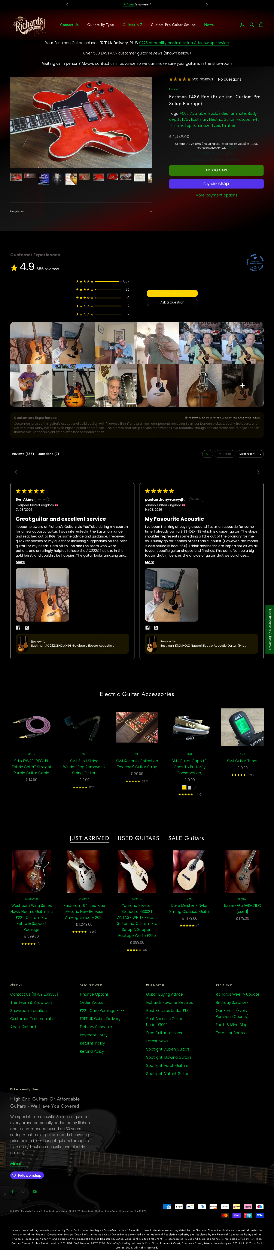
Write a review (172, 293)
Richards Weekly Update (237, 994)
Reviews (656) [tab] (23, 454)
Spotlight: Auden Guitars (168, 1049)
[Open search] (207, 454)
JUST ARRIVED (89, 838)
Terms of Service (231, 1033)
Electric (215, 119)
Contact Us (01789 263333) (34, 994)
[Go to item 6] (85, 176)
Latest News (157, 1041)
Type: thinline (223, 125)
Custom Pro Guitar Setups (173, 24)
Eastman (174, 89)
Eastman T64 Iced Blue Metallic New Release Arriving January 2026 (84, 911)
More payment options (216, 195)
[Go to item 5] (71, 179)
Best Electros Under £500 (169, 1010)
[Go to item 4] (57, 179)
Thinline (176, 125)
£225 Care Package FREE (102, 1010)
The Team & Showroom (32, 1002)
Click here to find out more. (216, 153)
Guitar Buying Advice (164, 994)
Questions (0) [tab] (48, 454)
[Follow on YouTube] (35, 1192)
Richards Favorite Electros (169, 1002)
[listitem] (31, 343)
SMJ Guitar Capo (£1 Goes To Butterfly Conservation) (190, 767)
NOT (129, 4)
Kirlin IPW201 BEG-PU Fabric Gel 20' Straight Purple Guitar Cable (31, 767)
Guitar (229, 119)
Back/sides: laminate (227, 113)
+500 (184, 113)
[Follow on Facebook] (12, 1192)
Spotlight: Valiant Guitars (168, 1073)
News (209, 24)
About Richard (23, 1027)
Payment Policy (93, 1035)
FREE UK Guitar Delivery (100, 1018)
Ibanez (242, 898)
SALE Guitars (186, 838)
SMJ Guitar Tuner (242, 761)
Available (198, 113)
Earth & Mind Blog (231, 1024)
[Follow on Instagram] (23, 1192)
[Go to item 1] (16, 177)
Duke (190, 898)
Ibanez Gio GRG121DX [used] (242, 908)
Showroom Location (28, 1010)
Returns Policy (92, 1043)
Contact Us (69, 24)
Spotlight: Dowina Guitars (169, 1057)
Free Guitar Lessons (164, 1033)
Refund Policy (92, 1051)
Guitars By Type (100, 24)
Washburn (31, 898)
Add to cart (216, 170)
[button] (180, 79)
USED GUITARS (139, 838)
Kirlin (31, 754)
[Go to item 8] (112, 176)
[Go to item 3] (44, 179)
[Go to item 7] (98, 177)
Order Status (91, 1002)
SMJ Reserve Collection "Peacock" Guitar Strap (137, 764)
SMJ (84, 754)
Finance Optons (94, 994)
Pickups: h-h (247, 119)
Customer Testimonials (31, 1018)
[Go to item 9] (126, 176)
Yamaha (137, 898)
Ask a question (172, 302)
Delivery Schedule (96, 1027)
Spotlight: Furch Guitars (167, 1065)
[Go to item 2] (30, 175)
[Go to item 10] (140, 177)
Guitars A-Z (132, 24)
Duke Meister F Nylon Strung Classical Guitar (189, 908)
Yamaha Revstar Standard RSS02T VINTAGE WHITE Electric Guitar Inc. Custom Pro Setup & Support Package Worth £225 (137, 920)
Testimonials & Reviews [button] (270, 629)
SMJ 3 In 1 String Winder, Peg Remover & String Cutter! (84, 767)
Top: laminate (197, 125)
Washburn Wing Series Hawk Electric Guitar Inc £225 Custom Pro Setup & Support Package (31, 917)
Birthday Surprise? (232, 1002)
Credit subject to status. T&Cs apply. (216, 159)
